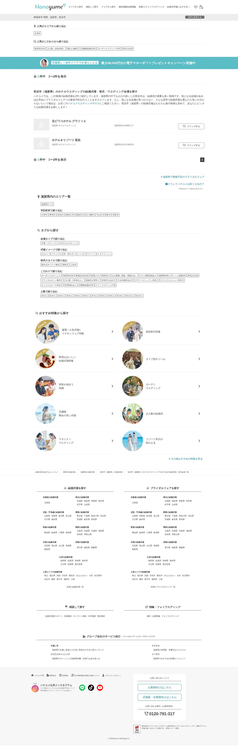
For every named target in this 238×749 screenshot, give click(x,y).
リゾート (91, 254)
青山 (46, 575)
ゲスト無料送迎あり (148, 275)
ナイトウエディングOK (106, 285)
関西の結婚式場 (69, 472)
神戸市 (59, 579)
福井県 (54, 519)
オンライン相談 (79, 616)
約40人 (69, 296)
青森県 (94, 501)
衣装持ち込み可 (108, 280)
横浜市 (72, 575)
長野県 (54, 516)
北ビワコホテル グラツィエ (69, 121)
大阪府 (80, 531)
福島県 (87, 501)
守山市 (99, 215)
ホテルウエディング (69, 243)
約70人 (95, 296)
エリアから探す (75, 7)
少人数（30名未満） (56, 49)
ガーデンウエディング (51, 275)
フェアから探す (108, 7)
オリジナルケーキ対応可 (52, 285)
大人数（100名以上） (74, 280)
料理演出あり (70, 285)
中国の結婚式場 (49, 542)
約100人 (120, 296)
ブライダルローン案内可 (52, 280)
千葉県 (87, 516)
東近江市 (70, 215)
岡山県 (54, 546)
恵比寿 (52, 575)
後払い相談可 (73, 49)
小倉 (73, 579)
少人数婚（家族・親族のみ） (124, 275)
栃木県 (87, 519)
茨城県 (80, 519)
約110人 (129, 296)
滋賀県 (101, 531)
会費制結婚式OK (88, 49)
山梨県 (47, 516)
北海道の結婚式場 (50, 497)
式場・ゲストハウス (50, 243)
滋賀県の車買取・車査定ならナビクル (169, 650)
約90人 (111, 296)
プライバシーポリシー (113, 675)
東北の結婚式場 (82, 497)
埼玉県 (103, 516)
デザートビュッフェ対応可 (146, 280)
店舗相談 (68, 616)
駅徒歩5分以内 (82, 275)
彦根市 (79, 215)
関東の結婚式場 (82, 512)
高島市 (107, 215)
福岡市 (67, 579)
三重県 (61, 532)
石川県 (47, 519)
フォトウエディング (170, 616)
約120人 (139, 296)
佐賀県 (70, 560)
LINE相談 (92, 616)
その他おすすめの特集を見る (187, 458)
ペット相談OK (179, 275)
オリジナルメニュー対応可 (172, 280)
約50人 (78, 296)
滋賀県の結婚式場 (88, 472)
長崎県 (77, 560)
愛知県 (47, 532)
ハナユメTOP (39, 675)
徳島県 (87, 547)
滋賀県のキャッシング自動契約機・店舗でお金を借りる (76, 658)
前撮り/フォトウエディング (151, 7)
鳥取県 (47, 549)
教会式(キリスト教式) (50, 265)
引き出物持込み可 (125, 280)
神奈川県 (95, 516)
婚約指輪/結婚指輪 (127, 7)
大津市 (37, 33)
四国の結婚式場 (82, 542)
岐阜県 (54, 532)
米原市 (115, 215)
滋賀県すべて (47, 204)
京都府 (94, 531)
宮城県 (80, 501)
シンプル (81, 254)
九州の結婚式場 (65, 557)
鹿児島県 (78, 564)
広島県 (47, 546)
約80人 (103, 296)
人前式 (73, 265)
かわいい (45, 254)
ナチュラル (56, 254)
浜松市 (47, 579)
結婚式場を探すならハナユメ (46, 472)
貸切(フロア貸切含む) (100, 275)
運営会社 (53, 675)
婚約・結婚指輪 (153, 616)
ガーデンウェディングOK (109, 49)
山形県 (87, 504)
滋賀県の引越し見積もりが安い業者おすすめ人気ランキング (78, 650)
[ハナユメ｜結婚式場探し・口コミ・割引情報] (50, 7)
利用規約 (65, 675)
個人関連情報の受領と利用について (86, 675)
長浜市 (61, 215)
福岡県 (63, 560)
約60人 (86, 296)
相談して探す (92, 7)
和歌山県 (88, 534)
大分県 (63, 564)
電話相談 (101, 616)
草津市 (52, 215)
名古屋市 (98, 575)
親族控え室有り (92, 280)
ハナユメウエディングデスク (83, 103)
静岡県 (68, 532)
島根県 (68, 546)
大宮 (91, 575)
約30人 (61, 296)
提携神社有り (165, 275)
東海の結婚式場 (49, 527)
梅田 (53, 579)
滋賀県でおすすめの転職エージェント (169, 658)
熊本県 (85, 560)
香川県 (80, 547)
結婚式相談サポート (54, 616)
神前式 (65, 265)
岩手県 (80, 504)
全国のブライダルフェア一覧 (163, 587)
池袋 (58, 575)
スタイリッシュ (104, 254)
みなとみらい (82, 575)
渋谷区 (65, 575)
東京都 (80, 516)
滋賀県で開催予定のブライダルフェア (183, 176)
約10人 (44, 296)
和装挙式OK (39, 49)
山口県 (61, 546)
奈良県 (80, 534)
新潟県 (61, 516)
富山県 (68, 516)
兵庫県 (87, 531)
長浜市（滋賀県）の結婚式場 (111, 472)
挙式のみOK (127, 49)
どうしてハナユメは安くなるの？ (186, 184)
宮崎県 (70, 564)
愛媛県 (94, 547)
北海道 (47, 503)
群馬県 (94, 519)
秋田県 (101, 501)
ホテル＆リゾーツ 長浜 (66, 139)
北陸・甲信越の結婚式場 (53, 512)
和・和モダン (69, 254)
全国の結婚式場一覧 (75, 587)
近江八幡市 (89, 215)
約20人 (53, 296)
